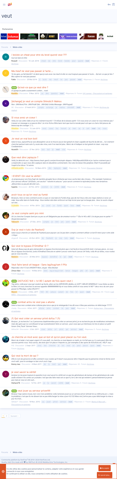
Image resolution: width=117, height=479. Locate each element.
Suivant (14, 416)
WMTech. (48, 462)
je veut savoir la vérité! (23, 372)
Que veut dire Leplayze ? (24, 157)
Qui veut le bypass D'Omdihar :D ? (29, 245)
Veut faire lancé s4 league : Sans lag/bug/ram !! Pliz (39, 264)
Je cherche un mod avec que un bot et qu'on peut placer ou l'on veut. (49, 337)
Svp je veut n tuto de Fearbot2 (28, 229)
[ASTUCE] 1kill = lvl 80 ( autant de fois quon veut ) (42, 280)
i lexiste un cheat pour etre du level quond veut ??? (39, 54)
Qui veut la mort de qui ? (24, 355)
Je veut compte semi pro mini (27, 213)
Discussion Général (94, 168)
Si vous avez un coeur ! (24, 117)
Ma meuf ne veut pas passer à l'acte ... (32, 71)
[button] (4, 4)
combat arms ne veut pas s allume (33, 302)
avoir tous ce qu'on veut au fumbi (29, 194)
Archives (14, 64)
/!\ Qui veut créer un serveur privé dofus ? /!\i (35, 318)
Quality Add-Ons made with (12, 462)
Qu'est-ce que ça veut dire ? (30, 87)
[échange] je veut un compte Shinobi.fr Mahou (36, 101)
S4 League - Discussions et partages (97, 93)
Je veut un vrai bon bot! (24, 138)
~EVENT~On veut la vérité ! (26, 176)
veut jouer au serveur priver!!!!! (31, 390)
